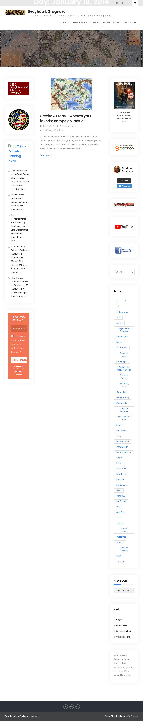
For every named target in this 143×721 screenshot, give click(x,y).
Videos (94, 22)
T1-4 (118, 518)
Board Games (122, 337)
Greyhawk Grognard (47, 11)
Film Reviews (122, 430)
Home (66, 22)
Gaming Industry (123, 452)
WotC (118, 556)
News (118, 490)
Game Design (122, 447)
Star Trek (120, 512)
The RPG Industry (124, 530)
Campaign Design (124, 354)
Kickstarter (121, 469)
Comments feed (123, 631)
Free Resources (111, 22)
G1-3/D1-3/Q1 (122, 441)
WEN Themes (132, 716)
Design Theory (122, 397)
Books (119, 342)
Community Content (124, 385)
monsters (120, 479)
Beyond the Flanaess (124, 329)
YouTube (120, 561)
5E (117, 307)
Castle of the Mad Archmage (124, 368)
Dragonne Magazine (124, 409)
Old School (121, 501)
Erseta (119, 425)
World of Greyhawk (55, 130)
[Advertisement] (71, 33)
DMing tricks (121, 403)
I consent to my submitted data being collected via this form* (18, 344)
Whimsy (119, 542)
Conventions (121, 392)
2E (126, 301)
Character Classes (124, 376)
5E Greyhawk (122, 312)
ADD (118, 317)
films (118, 436)
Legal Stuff (130, 22)
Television (120, 523)
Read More (45, 155)
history (119, 463)
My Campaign (122, 485)
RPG (45, 130)
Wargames (121, 537)
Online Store (80, 22)
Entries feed (121, 625)
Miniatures (121, 474)
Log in (119, 619)
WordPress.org (123, 637)
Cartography (121, 361)
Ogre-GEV (120, 496)
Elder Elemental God (124, 418)
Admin (119, 323)
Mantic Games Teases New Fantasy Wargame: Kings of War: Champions (19, 202)
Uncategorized (69, 126)
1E (117, 301)
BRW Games (121, 348)
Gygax (119, 458)
